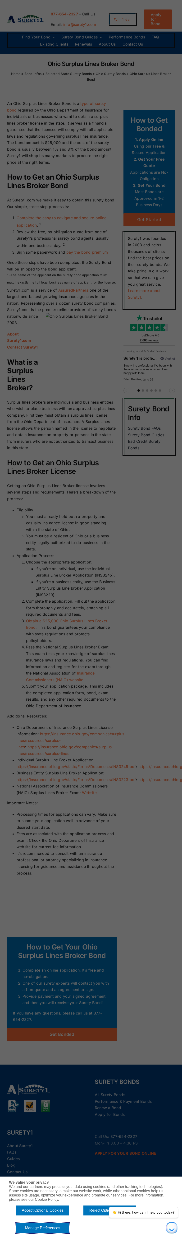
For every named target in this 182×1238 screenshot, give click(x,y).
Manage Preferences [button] (42, 1228)
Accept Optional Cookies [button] (43, 1210)
